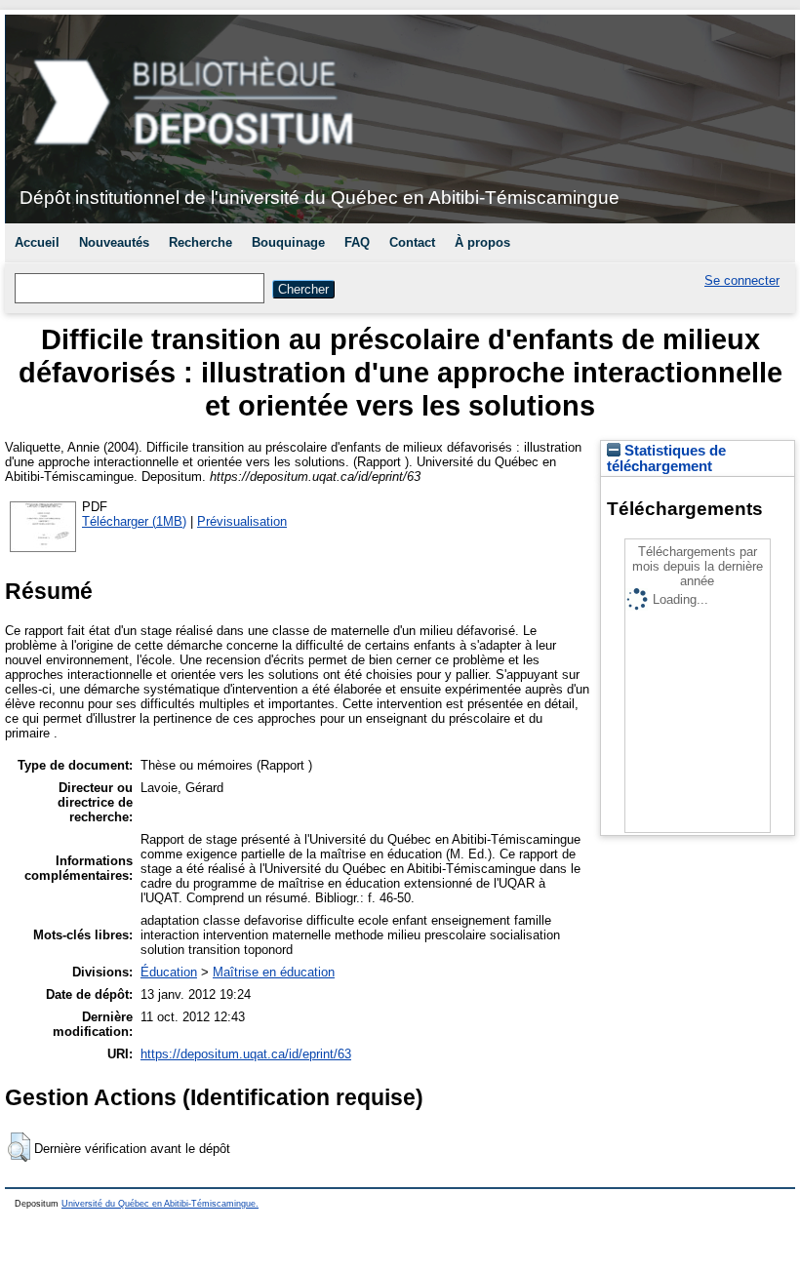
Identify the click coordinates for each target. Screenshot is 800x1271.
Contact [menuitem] (412, 242)
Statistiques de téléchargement (666, 458)
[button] (19, 1147)
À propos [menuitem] (482, 242)
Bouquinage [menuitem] (288, 242)
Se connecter (742, 280)
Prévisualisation (242, 521)
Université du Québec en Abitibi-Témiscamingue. (160, 1204)
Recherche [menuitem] (200, 242)
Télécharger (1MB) (134, 521)
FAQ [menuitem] (357, 242)
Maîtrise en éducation (274, 972)
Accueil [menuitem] (37, 242)
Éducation (168, 972)
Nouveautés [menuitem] (114, 242)
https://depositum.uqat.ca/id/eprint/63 (245, 1054)
